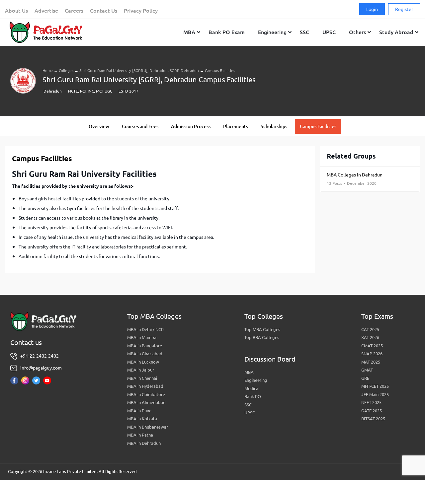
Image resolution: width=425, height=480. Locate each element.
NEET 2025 (371, 402)
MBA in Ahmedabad (146, 402)
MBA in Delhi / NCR (145, 329)
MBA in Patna (140, 435)
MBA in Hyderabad (145, 386)
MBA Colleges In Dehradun (354, 178)
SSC (248, 404)
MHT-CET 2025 (375, 386)
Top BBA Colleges (261, 337)
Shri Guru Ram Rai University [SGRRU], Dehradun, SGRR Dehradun (139, 70)
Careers (74, 10)
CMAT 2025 (372, 345)
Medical (252, 388)
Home (47, 70)
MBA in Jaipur (140, 370)
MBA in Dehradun (144, 443)
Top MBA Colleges (262, 329)
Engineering (255, 380)
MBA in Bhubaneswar (147, 427)
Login (372, 9)
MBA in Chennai (142, 378)
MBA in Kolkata (142, 418)
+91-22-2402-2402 (39, 356)
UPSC (249, 412)
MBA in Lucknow (143, 362)
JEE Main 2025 (375, 394)
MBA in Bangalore (144, 345)
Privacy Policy (141, 10)
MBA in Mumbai (142, 337)
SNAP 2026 (371, 353)
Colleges (66, 70)
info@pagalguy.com (41, 368)
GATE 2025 (371, 410)
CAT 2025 (370, 329)
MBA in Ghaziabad (144, 353)
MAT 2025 (370, 362)
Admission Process (191, 126)
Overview (99, 126)
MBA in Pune (139, 410)
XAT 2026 (370, 337)
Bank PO (252, 396)
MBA (249, 372)
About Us (16, 10)
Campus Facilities (318, 126)
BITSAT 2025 (373, 418)
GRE (365, 378)
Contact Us (103, 10)
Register (404, 9)
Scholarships (274, 126)
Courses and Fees (140, 126)
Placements (235, 126)
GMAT (367, 370)
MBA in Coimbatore (146, 394)
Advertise (46, 10)
